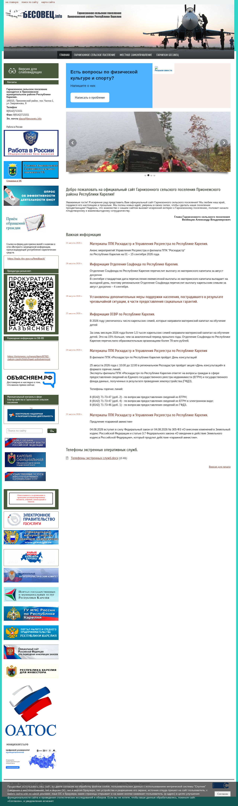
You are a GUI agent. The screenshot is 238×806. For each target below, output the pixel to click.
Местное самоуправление (136, 55)
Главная (65, 55)
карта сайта (48, 2)
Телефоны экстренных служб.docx (94, 458)
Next (224, 143)
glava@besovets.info (30, 118)
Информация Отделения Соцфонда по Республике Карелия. (134, 264)
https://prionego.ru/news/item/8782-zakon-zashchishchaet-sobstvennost (28, 358)
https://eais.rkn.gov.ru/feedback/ (26, 258)
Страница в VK (14, 181)
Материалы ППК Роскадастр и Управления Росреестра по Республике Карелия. (149, 244)
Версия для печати (220, 467)
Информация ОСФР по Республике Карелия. (122, 314)
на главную (12, 2)
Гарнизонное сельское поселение (94, 55)
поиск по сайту (30, 2)
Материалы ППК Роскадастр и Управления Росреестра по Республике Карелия (148, 351)
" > (31, 408)
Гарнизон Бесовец (167, 55)
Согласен (222, 794)
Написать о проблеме (90, 97)
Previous (73, 143)
